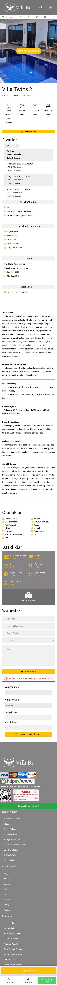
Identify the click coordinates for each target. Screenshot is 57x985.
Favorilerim (8, 17)
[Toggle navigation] (50, 7)
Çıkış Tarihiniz (12, 699)
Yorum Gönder (29, 671)
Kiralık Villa (15, 95)
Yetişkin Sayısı (12, 712)
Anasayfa (5, 95)
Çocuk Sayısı (11, 722)
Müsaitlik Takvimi (29, 132)
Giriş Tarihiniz (12, 687)
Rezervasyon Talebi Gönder (27, 734)
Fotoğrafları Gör (30, 51)
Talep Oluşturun (28, 970)
